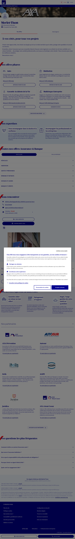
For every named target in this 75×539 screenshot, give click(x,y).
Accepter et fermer (60, 287)
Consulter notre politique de (18, 283)
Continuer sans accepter (61, 250)
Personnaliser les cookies (42, 287)
